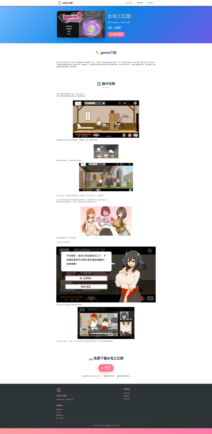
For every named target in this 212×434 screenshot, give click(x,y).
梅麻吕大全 (59, 409)
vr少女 (58, 412)
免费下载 (150, 3)
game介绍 (129, 3)
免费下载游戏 (117, 34)
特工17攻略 (59, 418)
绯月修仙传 (59, 415)
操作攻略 (139, 3)
